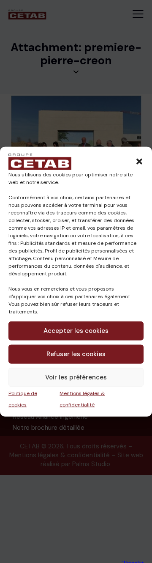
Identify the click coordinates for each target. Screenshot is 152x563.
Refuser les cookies (76, 354)
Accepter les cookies (76, 331)
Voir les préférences (76, 377)
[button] (139, 161)
